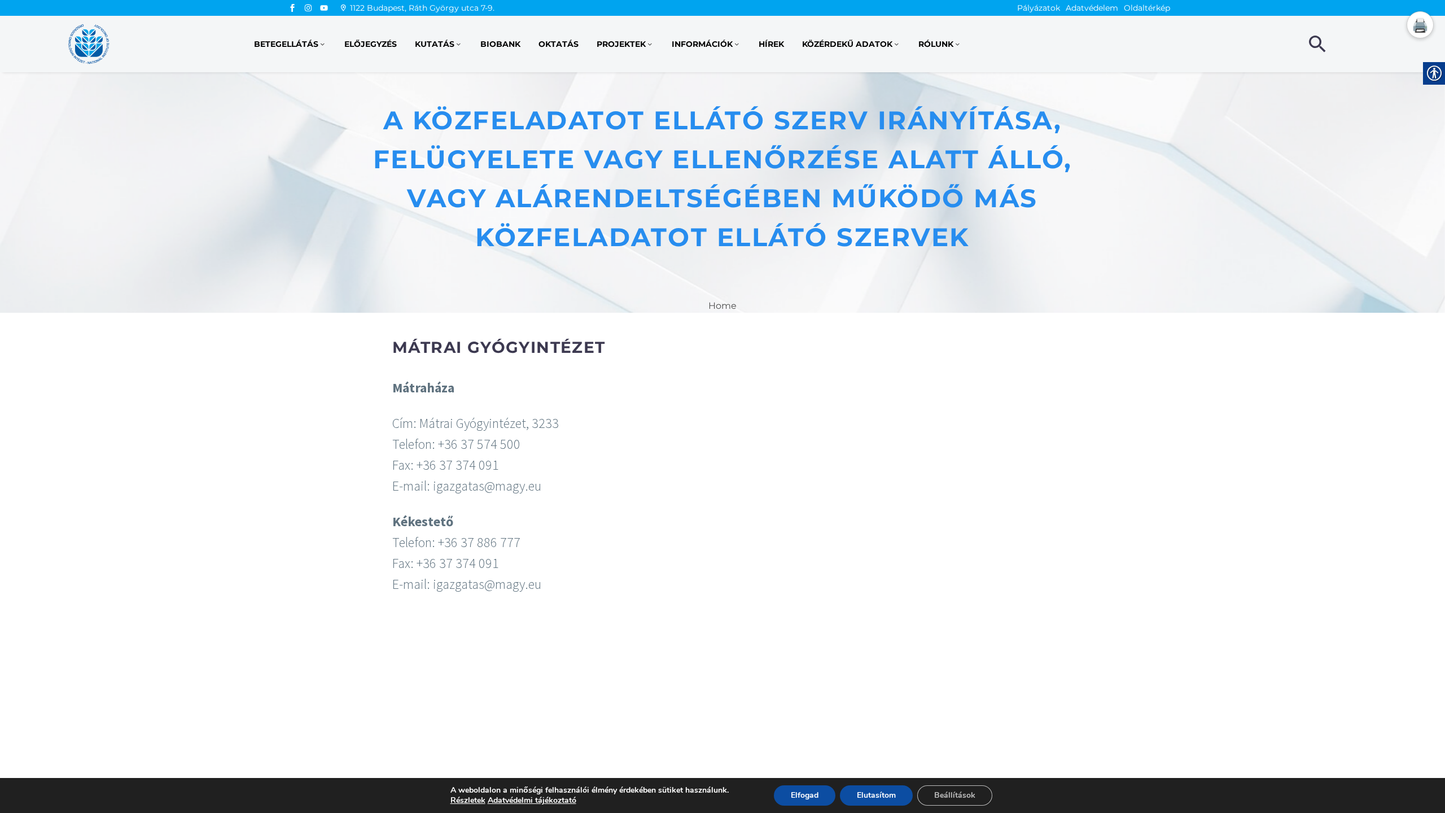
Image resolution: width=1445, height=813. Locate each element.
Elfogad (804, 795)
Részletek (467, 800)
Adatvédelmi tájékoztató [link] (532, 800)
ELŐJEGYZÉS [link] (370, 44)
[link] (292, 8)
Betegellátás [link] (286, 44)
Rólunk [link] (935, 44)
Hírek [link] (771, 44)
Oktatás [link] (558, 44)
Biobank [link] (500, 44)
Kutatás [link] (434, 44)
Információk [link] (702, 44)
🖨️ (1420, 25)
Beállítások (954, 795)
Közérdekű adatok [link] (847, 44)
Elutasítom (876, 795)
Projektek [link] (621, 44)
